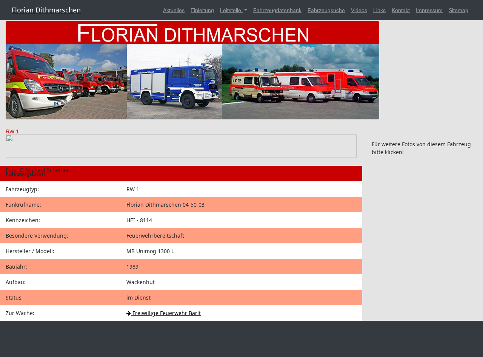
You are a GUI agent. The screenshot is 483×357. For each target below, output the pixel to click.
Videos (359, 10)
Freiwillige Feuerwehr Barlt (166, 313)
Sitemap (458, 10)
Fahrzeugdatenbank (277, 10)
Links (379, 10)
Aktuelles (174, 10)
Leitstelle (231, 10)
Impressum (429, 10)
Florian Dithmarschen (46, 9)
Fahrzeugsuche (326, 10)
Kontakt (401, 10)
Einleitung (202, 10)
